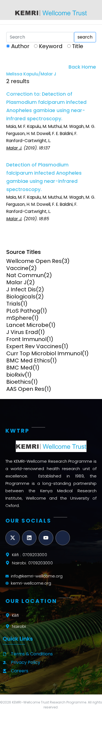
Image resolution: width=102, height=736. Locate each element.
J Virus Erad (22, 332)
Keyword (51, 46)
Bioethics (18, 382)
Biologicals (21, 296)
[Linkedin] (29, 537)
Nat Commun (25, 275)
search (85, 37)
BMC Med (19, 367)
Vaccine (17, 268)
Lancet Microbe (27, 325)
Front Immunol (26, 339)
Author (20, 46)
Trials (13, 303)
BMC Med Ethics (28, 360)
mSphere (19, 318)
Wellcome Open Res (34, 261)
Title (77, 46)
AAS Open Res (25, 389)
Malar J (16, 282)
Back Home (82, 67)
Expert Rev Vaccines (33, 346)
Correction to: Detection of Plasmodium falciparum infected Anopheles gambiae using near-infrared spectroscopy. (46, 106)
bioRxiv (15, 375)
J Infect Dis (21, 289)
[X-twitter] (12, 537)
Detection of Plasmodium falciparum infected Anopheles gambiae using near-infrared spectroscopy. (44, 177)
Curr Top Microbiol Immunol (44, 353)
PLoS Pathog (23, 311)
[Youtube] (46, 537)
